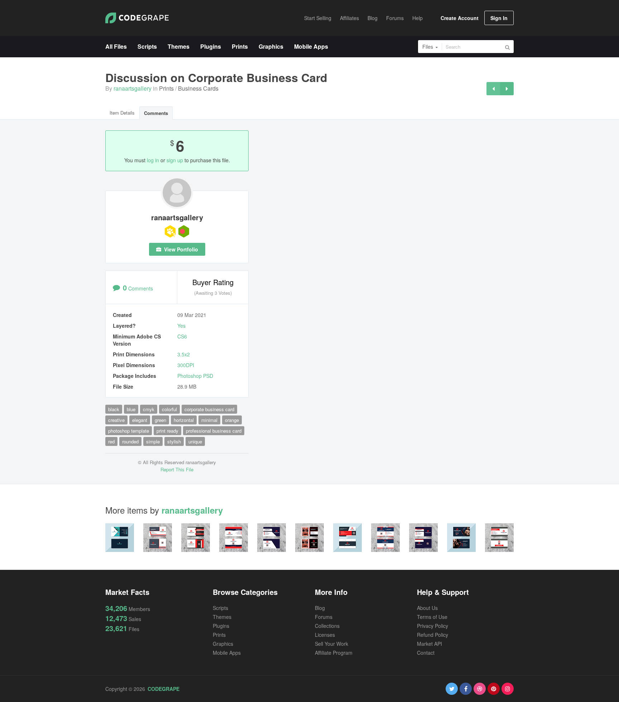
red (111, 441)
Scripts (220, 607)
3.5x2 (183, 354)
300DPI (185, 365)
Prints (166, 88)
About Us (427, 607)
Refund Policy (432, 634)
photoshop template (128, 430)
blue (131, 409)
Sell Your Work (331, 643)
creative (116, 420)
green (160, 420)
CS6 (182, 336)
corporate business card (209, 409)
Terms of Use (432, 616)
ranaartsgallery (133, 88)
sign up (175, 160)
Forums (323, 616)
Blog (320, 607)
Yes (181, 325)
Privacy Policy (432, 625)
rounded (130, 441)
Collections (327, 625)
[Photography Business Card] (507, 88)
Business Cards (198, 88)
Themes (222, 616)
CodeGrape (163, 688)
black (113, 409)
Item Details (122, 112)
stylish (174, 441)
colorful (169, 409)
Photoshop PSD (195, 375)
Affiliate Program (333, 652)
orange (232, 420)
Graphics (223, 643)
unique (195, 441)
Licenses (325, 634)
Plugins (221, 625)
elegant (139, 420)
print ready (167, 430)
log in (153, 160)
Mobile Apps (227, 652)
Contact (426, 652)
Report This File (176, 469)
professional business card (213, 430)
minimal (209, 420)
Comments (156, 113)
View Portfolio (180, 249)
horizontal (184, 420)
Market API (429, 643)
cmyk (148, 409)
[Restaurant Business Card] (493, 88)
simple (153, 441)
